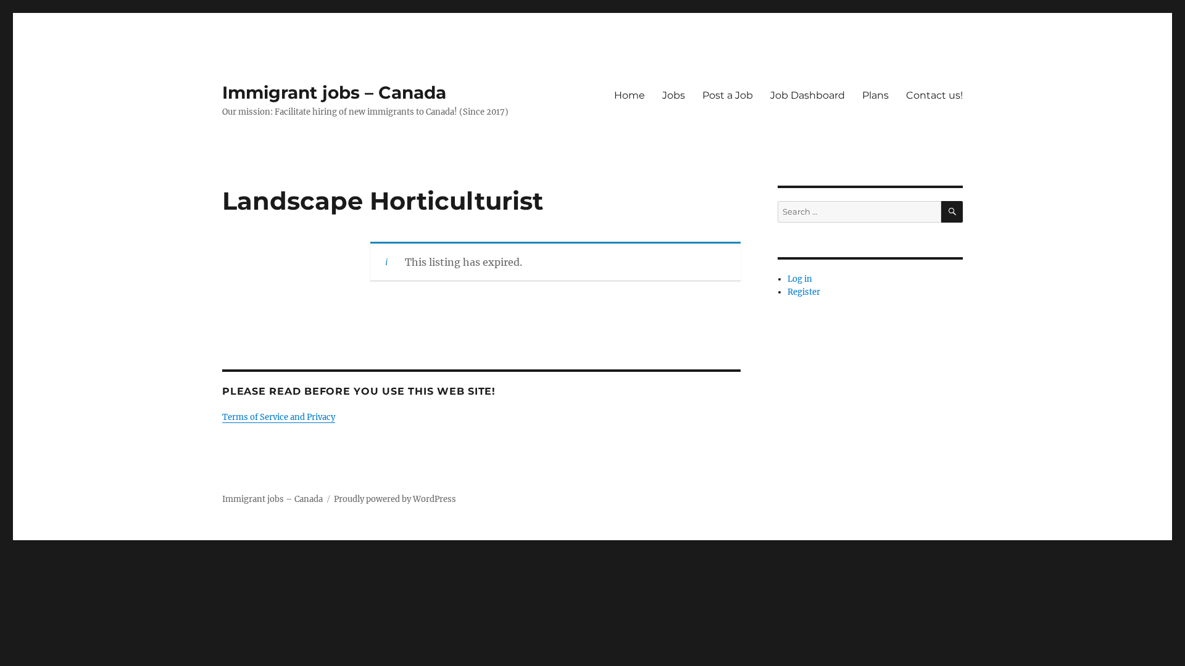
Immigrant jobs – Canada (334, 92)
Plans (875, 95)
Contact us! (934, 95)
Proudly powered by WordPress (395, 499)
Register (804, 292)
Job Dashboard (807, 95)
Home (629, 95)
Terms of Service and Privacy (278, 417)
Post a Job (727, 95)
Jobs (673, 95)
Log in (800, 279)
